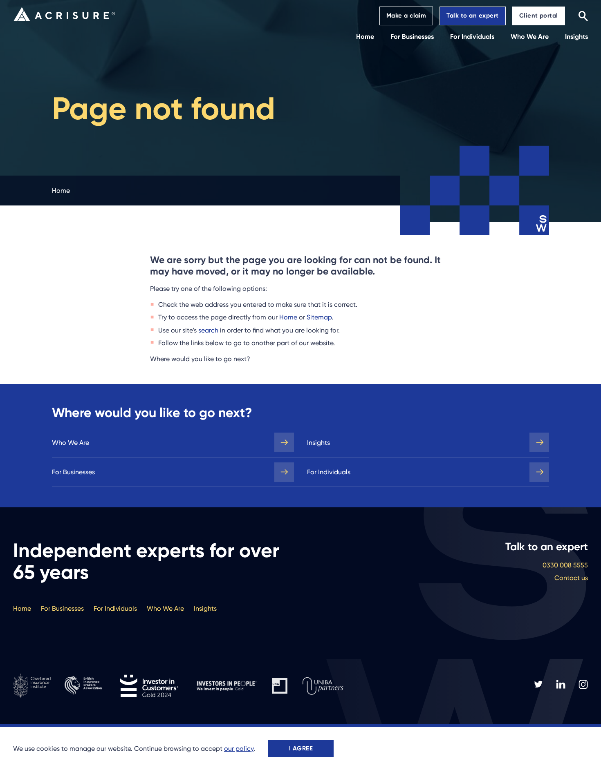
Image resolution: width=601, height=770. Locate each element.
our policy (238, 748)
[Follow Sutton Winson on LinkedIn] (560, 684)
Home (288, 317)
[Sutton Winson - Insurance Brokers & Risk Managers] (64, 14)
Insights (318, 442)
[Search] (583, 16)
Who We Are (70, 442)
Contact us (571, 578)
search (208, 330)
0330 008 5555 (565, 565)
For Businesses (73, 472)
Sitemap (319, 317)
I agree (301, 748)
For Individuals (328, 472)
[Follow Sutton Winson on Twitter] (538, 684)
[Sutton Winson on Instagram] (583, 684)
